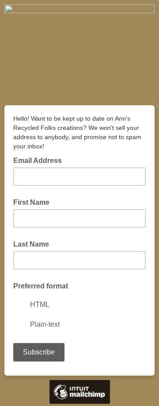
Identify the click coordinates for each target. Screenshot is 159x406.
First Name (31, 202)
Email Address (40, 160)
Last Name (31, 244)
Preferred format (40, 286)
